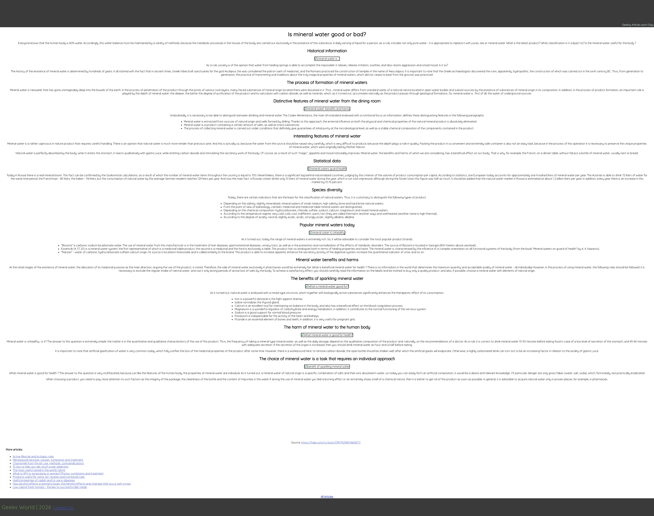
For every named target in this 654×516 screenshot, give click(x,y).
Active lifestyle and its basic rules (33, 456)
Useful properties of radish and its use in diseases (44, 480)
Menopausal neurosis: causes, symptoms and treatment (48, 460)
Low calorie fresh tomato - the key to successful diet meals (50, 487)
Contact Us (63, 507)
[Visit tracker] (651, 507)
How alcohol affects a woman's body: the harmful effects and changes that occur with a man (72, 483)
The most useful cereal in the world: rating (39, 470)
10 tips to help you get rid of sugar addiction (40, 466)
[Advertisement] (327, 411)
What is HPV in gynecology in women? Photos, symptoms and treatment (58, 473)
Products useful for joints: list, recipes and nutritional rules (49, 477)
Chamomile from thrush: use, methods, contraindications (48, 463)
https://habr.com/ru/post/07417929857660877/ (331, 442)
